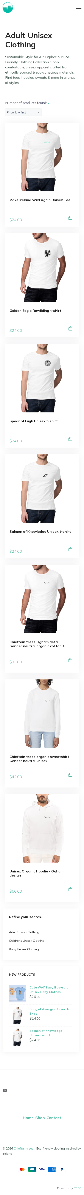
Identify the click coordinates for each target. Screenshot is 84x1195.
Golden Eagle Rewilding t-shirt (35, 311)
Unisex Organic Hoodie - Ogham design (36, 873)
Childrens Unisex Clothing (27, 941)
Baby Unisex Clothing (24, 949)
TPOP (77, 1188)
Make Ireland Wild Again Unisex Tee (39, 200)
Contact (54, 1117)
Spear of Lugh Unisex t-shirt (33, 421)
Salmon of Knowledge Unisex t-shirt (40, 532)
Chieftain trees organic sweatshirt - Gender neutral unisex (40, 759)
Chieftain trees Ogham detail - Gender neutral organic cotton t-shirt (37, 644)
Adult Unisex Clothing (24, 932)
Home (28, 1117)
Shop (40, 1117)
